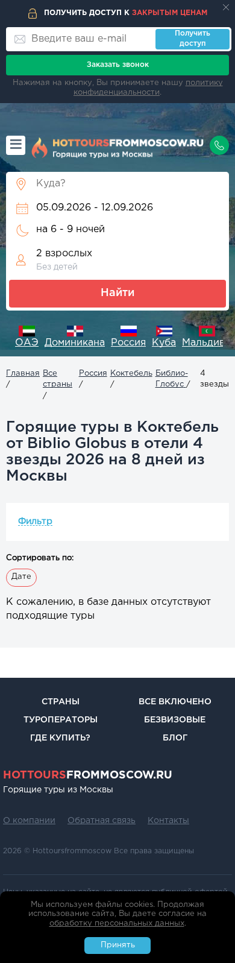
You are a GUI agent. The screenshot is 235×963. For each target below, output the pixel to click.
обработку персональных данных (116, 923)
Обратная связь (101, 820)
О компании (29, 820)
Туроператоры (61, 720)
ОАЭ (27, 342)
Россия (128, 342)
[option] (27, 338)
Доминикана (75, 342)
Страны (61, 702)
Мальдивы (207, 342)
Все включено (175, 702)
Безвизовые (174, 720)
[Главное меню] (15, 145)
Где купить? (60, 738)
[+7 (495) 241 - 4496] (219, 145)
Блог (175, 738)
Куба (164, 342)
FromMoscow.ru (87, 775)
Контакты (168, 820)
